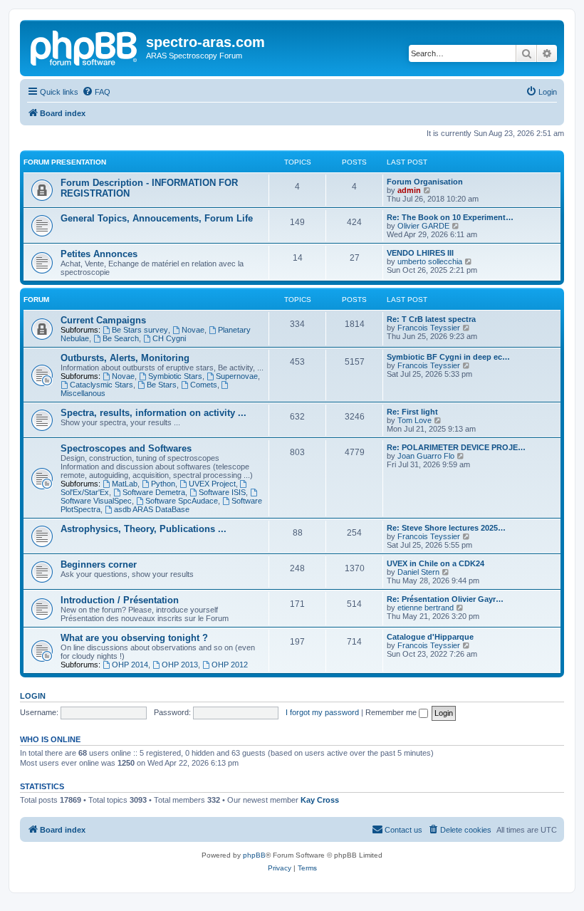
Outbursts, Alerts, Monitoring (125, 358)
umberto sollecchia (429, 261)
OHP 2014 (130, 664)
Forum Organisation (425, 181)
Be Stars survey (140, 330)
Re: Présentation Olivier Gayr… (445, 599)
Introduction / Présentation (120, 600)
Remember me (392, 712)
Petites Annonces (99, 254)
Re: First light (412, 411)
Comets (203, 384)
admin (409, 190)
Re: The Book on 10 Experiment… (450, 217)
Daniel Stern (418, 572)
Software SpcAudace (181, 500)
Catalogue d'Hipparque (430, 637)
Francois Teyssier (428, 327)
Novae (193, 330)
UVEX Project (212, 483)
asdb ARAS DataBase (151, 509)
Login (33, 696)
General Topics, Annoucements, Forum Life (157, 218)
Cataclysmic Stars (101, 384)
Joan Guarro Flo (425, 456)
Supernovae (237, 376)
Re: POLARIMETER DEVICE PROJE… (456, 447)
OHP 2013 (180, 664)
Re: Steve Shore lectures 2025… (446, 528)
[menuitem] (96, 91)
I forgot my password (322, 712)
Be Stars (162, 384)
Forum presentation (65, 162)
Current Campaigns (103, 320)
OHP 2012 (230, 664)
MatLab (124, 483)
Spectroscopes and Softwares (126, 448)
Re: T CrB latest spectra (431, 319)
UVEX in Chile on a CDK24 (435, 563)
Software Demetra (153, 492)
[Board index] (85, 46)
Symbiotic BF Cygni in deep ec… (448, 357)
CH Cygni (169, 338)
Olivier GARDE (423, 226)
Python (163, 483)
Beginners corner (99, 564)
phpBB (254, 855)
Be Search (121, 338)
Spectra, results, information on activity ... (153, 412)
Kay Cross (320, 800)
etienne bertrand (425, 607)
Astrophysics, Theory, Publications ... (143, 529)
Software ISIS (222, 492)
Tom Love (414, 420)
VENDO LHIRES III (420, 253)
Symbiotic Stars (175, 376)
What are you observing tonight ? (134, 638)
